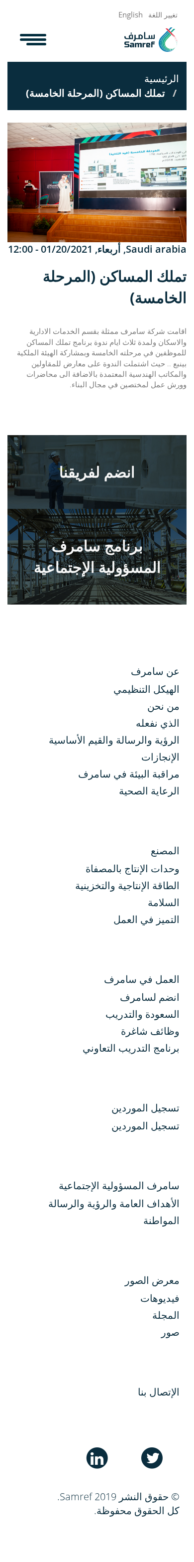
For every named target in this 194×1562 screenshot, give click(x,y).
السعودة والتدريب (142, 1014)
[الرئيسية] (151, 39)
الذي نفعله (158, 723)
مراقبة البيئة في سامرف (129, 774)
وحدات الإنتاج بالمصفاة (133, 868)
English (130, 14)
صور (170, 1332)
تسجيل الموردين (145, 1125)
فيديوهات (160, 1298)
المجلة (166, 1315)
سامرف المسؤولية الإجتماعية (119, 1185)
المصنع (165, 850)
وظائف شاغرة (150, 1031)
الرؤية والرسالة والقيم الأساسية (114, 740)
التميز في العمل (146, 919)
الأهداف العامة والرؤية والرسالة (114, 1203)
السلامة (164, 902)
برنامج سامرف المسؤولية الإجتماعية (97, 556)
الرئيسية (161, 78)
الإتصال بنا (159, 1392)
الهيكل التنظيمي (146, 689)
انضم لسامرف (150, 997)
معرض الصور (152, 1280)
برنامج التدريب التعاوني (131, 1048)
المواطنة (161, 1220)
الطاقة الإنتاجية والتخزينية (127, 885)
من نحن (163, 706)
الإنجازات (160, 757)
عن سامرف (155, 671)
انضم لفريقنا (97, 472)
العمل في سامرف (142, 979)
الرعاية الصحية (149, 790)
